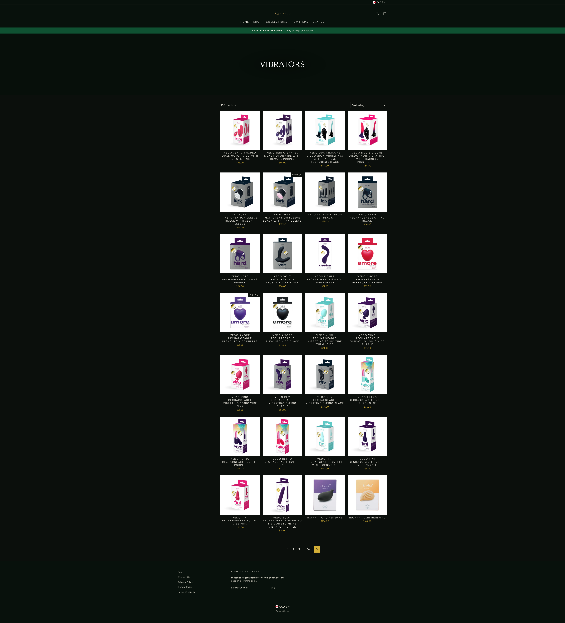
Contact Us (184, 577)
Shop (257, 21)
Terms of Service (186, 592)
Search (181, 572)
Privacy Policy (185, 582)
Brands (319, 21)
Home (244, 21)
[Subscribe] (273, 588)
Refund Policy (185, 587)
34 (308, 549)
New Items (300, 21)
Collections (276, 21)
